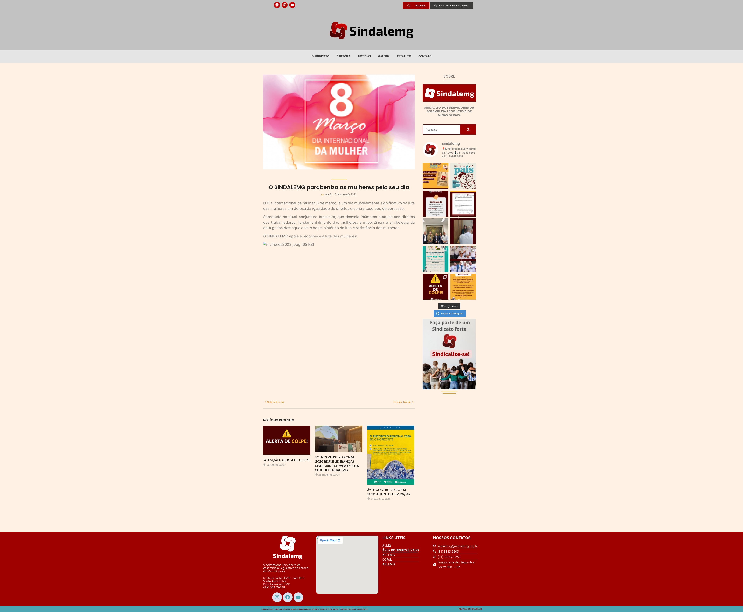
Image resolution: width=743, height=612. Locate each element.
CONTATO (424, 56)
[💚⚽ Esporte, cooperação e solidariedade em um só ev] (435, 259)
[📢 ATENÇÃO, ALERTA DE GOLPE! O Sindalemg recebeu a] (435, 287)
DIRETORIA (343, 56)
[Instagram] (285, 5)
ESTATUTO (404, 56)
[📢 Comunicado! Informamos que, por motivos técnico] (435, 204)
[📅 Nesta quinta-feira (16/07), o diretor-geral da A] (435, 231)
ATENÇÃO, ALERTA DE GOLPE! (286, 460)
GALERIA (384, 56)
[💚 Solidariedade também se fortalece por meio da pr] (463, 259)
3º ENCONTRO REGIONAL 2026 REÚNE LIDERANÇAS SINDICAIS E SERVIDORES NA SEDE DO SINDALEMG (337, 463)
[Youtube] (292, 5)
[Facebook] (277, 5)
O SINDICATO (320, 56)
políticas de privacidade (470, 609)
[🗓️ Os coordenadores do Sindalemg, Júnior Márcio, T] (463, 231)
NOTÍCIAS (364, 56)
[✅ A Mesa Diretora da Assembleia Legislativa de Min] (463, 204)
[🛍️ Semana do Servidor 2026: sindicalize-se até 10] (435, 176)
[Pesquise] (468, 129)
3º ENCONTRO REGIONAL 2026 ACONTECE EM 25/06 (388, 492)
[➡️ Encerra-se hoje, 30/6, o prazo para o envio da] (463, 287)
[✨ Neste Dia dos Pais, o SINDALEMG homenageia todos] (463, 176)
